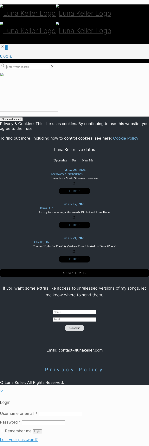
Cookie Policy (125, 138)
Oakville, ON (41, 242)
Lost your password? (19, 439)
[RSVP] (74, 183)
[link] (52, 66)
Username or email (18, 413)
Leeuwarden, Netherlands (66, 174)
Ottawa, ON (46, 208)
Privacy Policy (74, 369)
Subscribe (74, 328)
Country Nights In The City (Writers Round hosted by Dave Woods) (74, 246)
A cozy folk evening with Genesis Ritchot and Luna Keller (75, 212)
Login (37, 431)
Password (10, 422)
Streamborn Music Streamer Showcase (74, 178)
